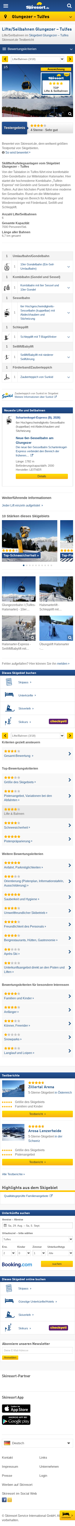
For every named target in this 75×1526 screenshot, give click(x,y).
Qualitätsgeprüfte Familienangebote (26, 1196)
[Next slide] (70, 540)
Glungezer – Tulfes (30, 17)
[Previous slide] (5, 540)
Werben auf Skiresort (17, 1485)
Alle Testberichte (12, 1174)
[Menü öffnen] (6, 6)
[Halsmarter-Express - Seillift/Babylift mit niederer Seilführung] (19, 629)
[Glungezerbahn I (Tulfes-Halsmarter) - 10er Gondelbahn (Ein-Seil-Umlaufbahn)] (19, 589)
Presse (7, 1476)
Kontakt (7, 1457)
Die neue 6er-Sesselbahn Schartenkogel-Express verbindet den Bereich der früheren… (41, 451)
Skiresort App (13, 1398)
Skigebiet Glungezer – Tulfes (48, 35)
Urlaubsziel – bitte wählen (17, 1233)
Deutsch (18, 1443)
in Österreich (63, 1092)
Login (43, 1476)
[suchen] (69, 6)
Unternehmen (49, 1466)
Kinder (21, 1247)
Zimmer (37, 1247)
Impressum (10, 1466)
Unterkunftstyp (56, 1247)
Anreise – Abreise (12, 1219)
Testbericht (36, 1114)
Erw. (5, 1247)
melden (62, 663)
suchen (57, 1263)
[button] (17, 1264)
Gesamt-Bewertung (17, 755)
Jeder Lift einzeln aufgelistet (21, 505)
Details (42, 476)
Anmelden (10, 1357)
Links (43, 1457)
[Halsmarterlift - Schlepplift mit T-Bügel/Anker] (56, 589)
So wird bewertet (16, 152)
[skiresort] (37, 6)
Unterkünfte (66, 1517)
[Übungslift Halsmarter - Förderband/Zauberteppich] (56, 629)
